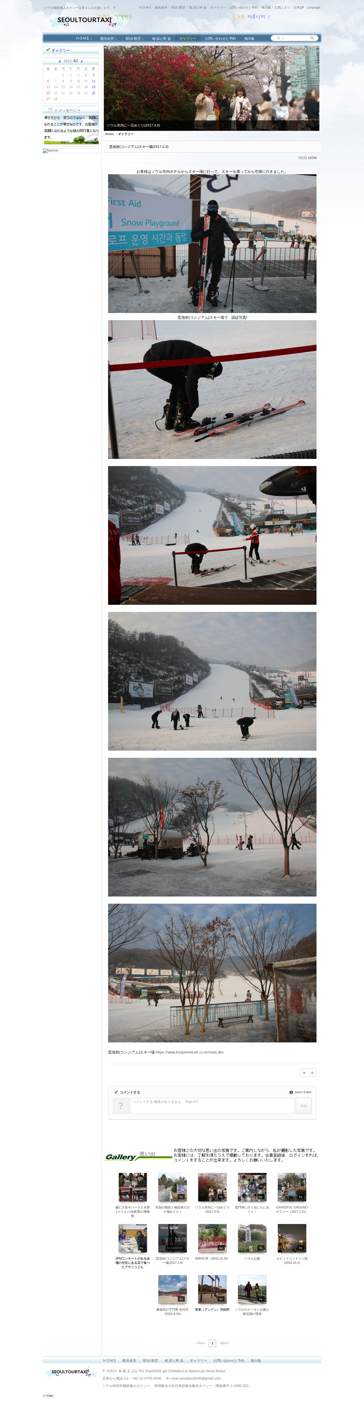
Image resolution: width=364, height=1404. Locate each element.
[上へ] (304, 1073)
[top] (48, 1397)
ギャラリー (218, 7)
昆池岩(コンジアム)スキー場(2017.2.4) (138, 147)
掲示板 (266, 7)
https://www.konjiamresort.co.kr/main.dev (190, 1052)
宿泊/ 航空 (178, 7)
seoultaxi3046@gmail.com (200, 1378)
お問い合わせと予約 (243, 7)
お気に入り (282, 7)
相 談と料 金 (197, 7)
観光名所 (161, 7)
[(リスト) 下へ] (312, 1073)
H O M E (145, 7)
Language (313, 7)
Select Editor (302, 1092)
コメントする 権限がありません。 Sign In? (165, 1102)
